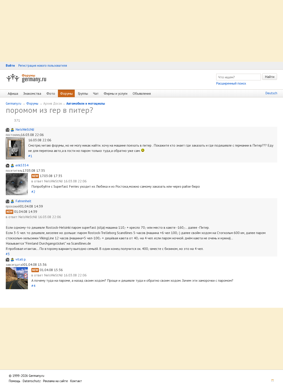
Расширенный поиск (231, 83)
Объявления (142, 93)
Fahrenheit (23, 201)
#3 (8, 254)
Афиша (13, 93)
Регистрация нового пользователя (42, 65)
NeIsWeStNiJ (24, 129)
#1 (30, 156)
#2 (33, 191)
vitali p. (20, 259)
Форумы (28, 75)
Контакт (76, 381)
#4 (33, 285)
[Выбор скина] (271, 381)
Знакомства (32, 93)
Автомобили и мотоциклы (85, 103)
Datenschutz (32, 381)
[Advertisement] (132, 31)
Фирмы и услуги (115, 93)
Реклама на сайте (55, 381)
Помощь (14, 381)
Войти (10, 65)
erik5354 (22, 165)
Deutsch (271, 93)
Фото (50, 93)
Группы (83, 93)
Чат (96, 93)
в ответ (37, 181)
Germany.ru (13, 103)
